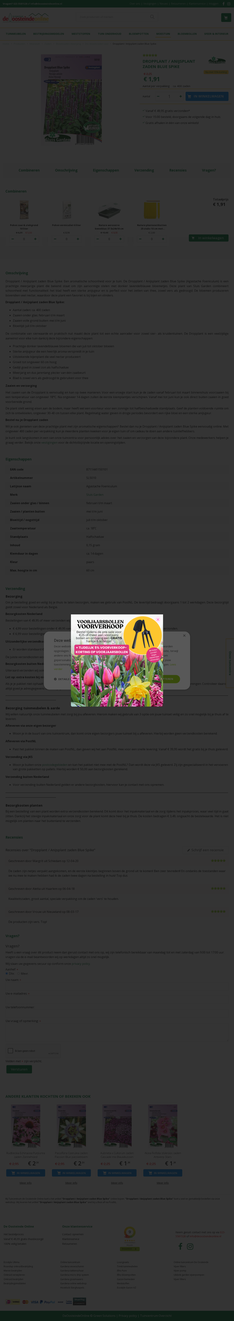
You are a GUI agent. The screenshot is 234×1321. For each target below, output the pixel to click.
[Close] (158, 619)
